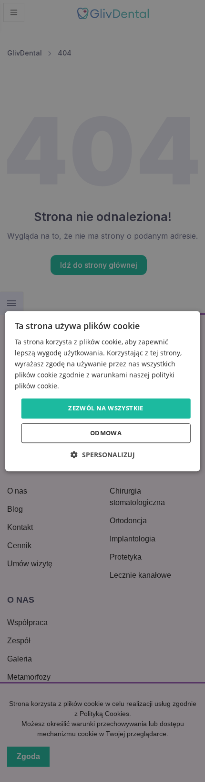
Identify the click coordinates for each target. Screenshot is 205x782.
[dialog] (102, 391)
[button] (103, 454)
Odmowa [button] (106, 433)
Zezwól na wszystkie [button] (106, 408)
